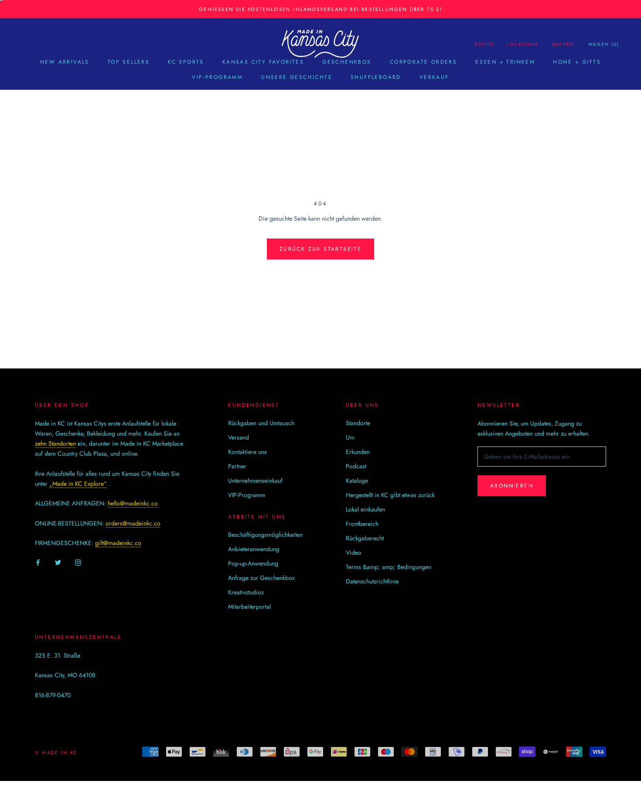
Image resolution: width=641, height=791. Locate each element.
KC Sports (186, 62)
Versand (238, 437)
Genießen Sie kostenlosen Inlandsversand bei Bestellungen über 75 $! (320, 9)
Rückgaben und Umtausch (261, 423)
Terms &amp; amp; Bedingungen (388, 567)
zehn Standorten (55, 443)
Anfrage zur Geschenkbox (261, 577)
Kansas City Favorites (263, 62)
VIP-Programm (217, 77)
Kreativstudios (246, 592)
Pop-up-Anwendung (253, 563)
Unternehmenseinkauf (255, 480)
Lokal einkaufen (365, 509)
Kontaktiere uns (247, 451)
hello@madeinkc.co (133, 503)
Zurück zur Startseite (320, 249)
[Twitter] (58, 562)
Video (353, 552)
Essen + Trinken (505, 62)
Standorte (358, 423)
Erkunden (358, 451)
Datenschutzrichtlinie (372, 581)
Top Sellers (129, 62)
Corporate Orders (423, 62)
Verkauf (434, 77)
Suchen (563, 44)
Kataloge (357, 480)
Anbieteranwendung (254, 549)
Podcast (356, 466)
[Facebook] (38, 562)
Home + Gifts (577, 62)
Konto (484, 44)
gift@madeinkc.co (118, 543)
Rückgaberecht (365, 538)
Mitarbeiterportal (249, 606)
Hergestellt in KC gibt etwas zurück (390, 495)
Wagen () (603, 44)
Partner (237, 466)
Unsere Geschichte (296, 77)
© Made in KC (56, 752)
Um (350, 437)
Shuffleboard (376, 77)
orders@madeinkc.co (133, 523)
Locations (522, 44)
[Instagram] (78, 562)
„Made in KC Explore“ (78, 483)
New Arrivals (64, 62)
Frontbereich (362, 523)
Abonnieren (511, 486)
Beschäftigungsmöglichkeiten (265, 534)
